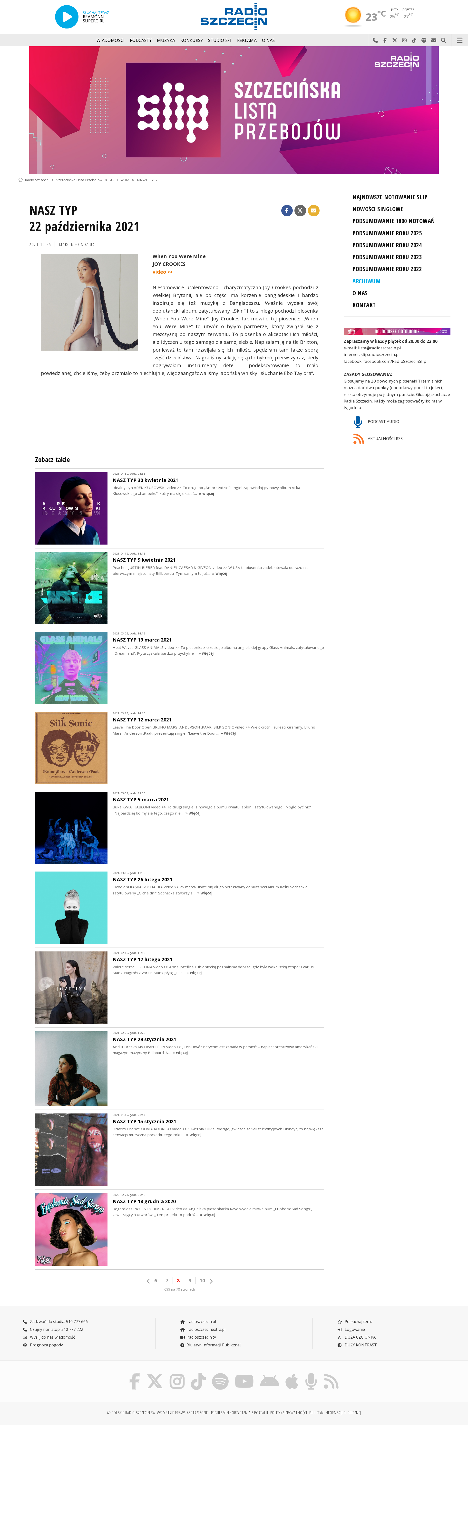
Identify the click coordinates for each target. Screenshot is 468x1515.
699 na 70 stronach (179, 1289)
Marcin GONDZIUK (77, 244)
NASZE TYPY (147, 179)
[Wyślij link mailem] (314, 211)
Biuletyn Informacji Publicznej (213, 1345)
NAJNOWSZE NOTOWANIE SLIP (389, 197)
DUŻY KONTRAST (360, 1345)
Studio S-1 (220, 40)
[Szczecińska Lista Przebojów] (234, 110)
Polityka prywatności (288, 1413)
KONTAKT (364, 305)
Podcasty (141, 40)
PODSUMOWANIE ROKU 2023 (387, 257)
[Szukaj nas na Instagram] (177, 1374)
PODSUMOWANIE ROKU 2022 (387, 269)
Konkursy (191, 40)
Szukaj (443, 40)
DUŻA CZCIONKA (360, 1337)
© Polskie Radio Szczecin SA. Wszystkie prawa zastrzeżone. (158, 1413)
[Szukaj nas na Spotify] (220, 1374)
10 (202, 1280)
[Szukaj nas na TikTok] (198, 1374)
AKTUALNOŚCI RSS (385, 438)
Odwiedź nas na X (395, 40)
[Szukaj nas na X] (154, 1374)
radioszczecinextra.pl (205, 1329)
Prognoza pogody (46, 1345)
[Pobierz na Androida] (270, 1374)
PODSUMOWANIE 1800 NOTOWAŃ (393, 221)
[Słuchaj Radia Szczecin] (66, 17)
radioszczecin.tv (201, 1337)
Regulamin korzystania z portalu (239, 1413)
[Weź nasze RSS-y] (331, 1374)
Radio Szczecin (37, 179)
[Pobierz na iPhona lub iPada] (292, 1374)
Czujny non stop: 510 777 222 (56, 1329)
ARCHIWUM (119, 179)
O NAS (360, 293)
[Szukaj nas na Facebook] (134, 1374)
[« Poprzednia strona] (148, 1281)
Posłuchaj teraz (358, 1321)
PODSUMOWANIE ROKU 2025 (387, 233)
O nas (268, 40)
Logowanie (354, 1329)
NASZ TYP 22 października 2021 (84, 218)
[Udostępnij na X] (300, 211)
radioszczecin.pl (201, 1321)
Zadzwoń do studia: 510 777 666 (58, 1321)
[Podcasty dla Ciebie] (311, 1374)
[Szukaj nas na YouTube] (244, 1374)
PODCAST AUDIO (383, 421)
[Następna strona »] (211, 1281)
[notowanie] (397, 331)
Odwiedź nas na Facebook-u (385, 40)
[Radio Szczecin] (234, 16)
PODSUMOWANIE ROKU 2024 (387, 245)
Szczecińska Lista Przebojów (79, 179)
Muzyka (166, 40)
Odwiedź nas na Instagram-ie (404, 40)
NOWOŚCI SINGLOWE (377, 209)
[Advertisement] (71, 1467)
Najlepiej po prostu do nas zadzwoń (375, 40)
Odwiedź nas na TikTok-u (414, 40)
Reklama (247, 40)
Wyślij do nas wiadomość (434, 40)
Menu (459, 40)
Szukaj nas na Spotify (424, 40)
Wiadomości (111, 40)
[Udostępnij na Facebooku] (287, 211)
